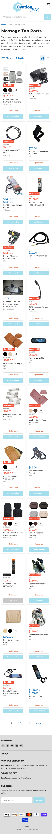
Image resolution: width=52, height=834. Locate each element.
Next (37, 723)
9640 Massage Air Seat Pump (38, 95)
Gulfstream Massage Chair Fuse (12, 415)
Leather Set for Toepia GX (12, 364)
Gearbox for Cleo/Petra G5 (38, 635)
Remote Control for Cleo (37, 359)
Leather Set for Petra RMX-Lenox (37, 421)
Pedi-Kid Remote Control (36, 471)
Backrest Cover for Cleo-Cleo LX (11, 477)
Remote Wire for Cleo (38, 256)
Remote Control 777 (37, 696)
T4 (29, 207)
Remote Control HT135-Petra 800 (36, 203)
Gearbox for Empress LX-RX (37, 585)
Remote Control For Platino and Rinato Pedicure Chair (11, 304)
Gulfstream (32, 99)
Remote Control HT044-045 (9, 585)
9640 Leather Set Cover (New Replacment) (13, 534)
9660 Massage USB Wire (11, 151)
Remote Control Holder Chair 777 (38, 152)
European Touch (8, 309)
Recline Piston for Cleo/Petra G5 (10, 257)
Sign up (39, 800)
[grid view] (42, 58)
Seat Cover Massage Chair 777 (11, 641)
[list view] (48, 58)
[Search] (47, 17)
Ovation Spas (7, 538)
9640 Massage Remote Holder (38, 308)
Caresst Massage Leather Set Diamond (12, 100)
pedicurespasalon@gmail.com (19, 778)
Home (3, 25)
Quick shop (13, 110)
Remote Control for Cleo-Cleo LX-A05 (11, 692)
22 (30, 723)
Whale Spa (7, 104)
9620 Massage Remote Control (13, 206)
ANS (30, 475)
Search (26, 826)
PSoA (31, 156)
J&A (4, 261)
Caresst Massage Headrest (36, 534)
